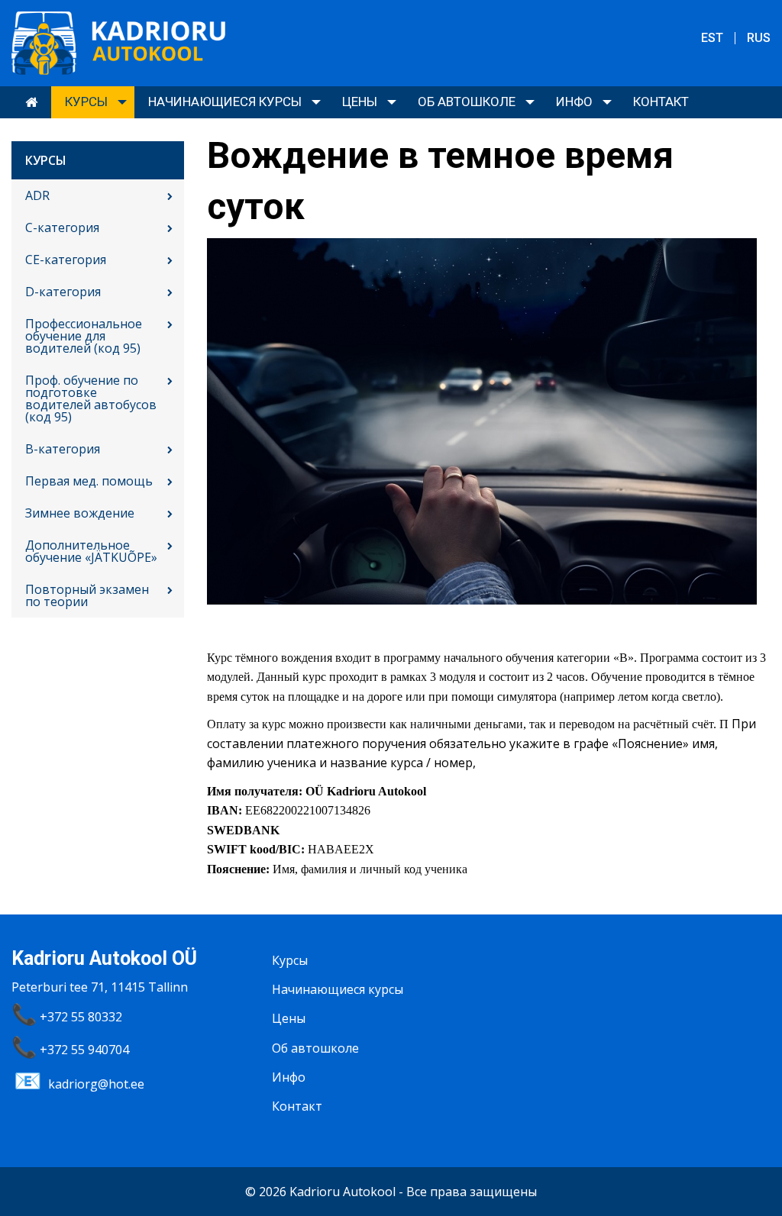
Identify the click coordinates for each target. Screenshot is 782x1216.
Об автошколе (466, 101)
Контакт (661, 101)
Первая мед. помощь (89, 481)
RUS (759, 38)
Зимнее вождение (79, 513)
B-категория (62, 448)
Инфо (574, 101)
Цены (359, 101)
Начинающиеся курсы (225, 101)
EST (712, 38)
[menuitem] (31, 102)
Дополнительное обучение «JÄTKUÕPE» (91, 551)
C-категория (62, 227)
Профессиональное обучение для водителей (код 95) (83, 335)
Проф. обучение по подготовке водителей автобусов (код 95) (91, 398)
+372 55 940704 (84, 1049)
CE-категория (65, 259)
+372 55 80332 (81, 1016)
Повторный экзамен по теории (87, 595)
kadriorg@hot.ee (96, 1084)
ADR (37, 195)
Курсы (86, 101)
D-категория (63, 291)
